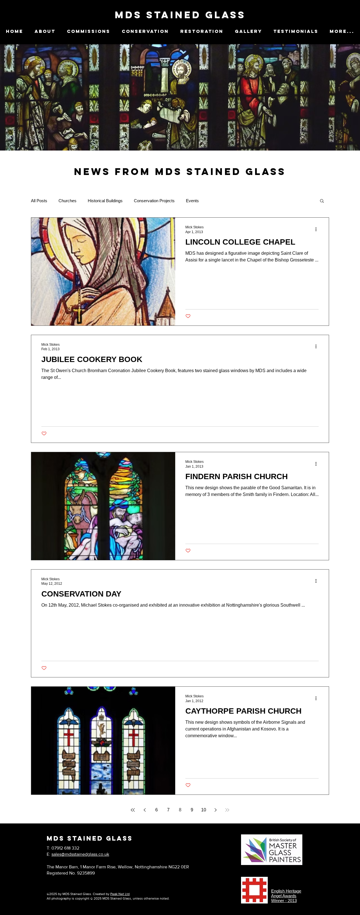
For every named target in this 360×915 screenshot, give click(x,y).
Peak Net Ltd (120, 894)
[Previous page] (145, 810)
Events (192, 200)
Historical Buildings (105, 200)
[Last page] (227, 810)
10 (203, 809)
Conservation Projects (154, 200)
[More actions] (317, 229)
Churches (67, 200)
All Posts (39, 200)
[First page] (133, 810)
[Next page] (215, 810)
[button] (322, 201)
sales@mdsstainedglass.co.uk (80, 854)
